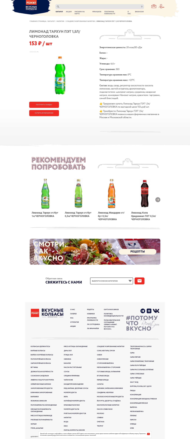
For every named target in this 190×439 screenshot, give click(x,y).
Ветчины (34, 367)
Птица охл (68, 355)
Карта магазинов (111, 310)
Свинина (67, 359)
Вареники (35, 397)
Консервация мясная (139, 403)
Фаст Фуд (134, 382)
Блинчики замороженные (41, 393)
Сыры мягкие (135, 357)
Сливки (100, 418)
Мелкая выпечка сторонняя (108, 367)
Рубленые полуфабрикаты (41, 420)
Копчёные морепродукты (74, 401)
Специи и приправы (71, 376)
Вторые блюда (103, 376)
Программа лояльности (92, 319)
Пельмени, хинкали (39, 401)
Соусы (66, 372)
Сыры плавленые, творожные (142, 361)
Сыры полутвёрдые (138, 365)
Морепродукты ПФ (71, 409)
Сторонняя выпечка (105, 363)
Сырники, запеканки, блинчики (110, 388)
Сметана (100, 422)
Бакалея (67, 363)
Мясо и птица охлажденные (75, 346)
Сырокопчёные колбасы (41, 363)
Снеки (99, 355)
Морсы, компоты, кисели (74, 430)
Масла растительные (73, 367)
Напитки (61, 21)
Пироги (133, 420)
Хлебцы (133, 424)
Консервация (135, 395)
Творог (100, 426)
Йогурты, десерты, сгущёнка (109, 401)
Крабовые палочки (72, 405)
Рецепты (137, 251)
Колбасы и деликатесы (40, 346)
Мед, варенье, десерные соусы (76, 388)
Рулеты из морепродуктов (75, 413)
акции (73, 326)
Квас (66, 426)
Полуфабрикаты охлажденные (44, 405)
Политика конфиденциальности (113, 315)
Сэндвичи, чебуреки (105, 393)
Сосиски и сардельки (40, 376)
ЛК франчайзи (93, 328)
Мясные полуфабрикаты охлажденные (41, 410)
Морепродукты (70, 393)
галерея (73, 314)
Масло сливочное (105, 409)
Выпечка (133, 407)
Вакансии (139, 12)
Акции (69, 12)
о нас (72, 310)
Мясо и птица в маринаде (41, 416)
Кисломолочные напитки (108, 405)
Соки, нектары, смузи (106, 351)
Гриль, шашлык (37, 428)
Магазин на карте (80, 13)
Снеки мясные (102, 359)
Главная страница (38, 21)
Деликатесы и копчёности (42, 372)
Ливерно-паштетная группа (42, 380)
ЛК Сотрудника (93, 324)
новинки (91, 314)
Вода (66, 422)
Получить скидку (44, 105)
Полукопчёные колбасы (41, 359)
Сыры (132, 353)
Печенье (133, 416)
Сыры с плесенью (137, 374)
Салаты (100, 384)
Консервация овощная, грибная (143, 399)
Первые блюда (103, 380)
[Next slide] (157, 200)
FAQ (71, 318)
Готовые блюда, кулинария (108, 372)
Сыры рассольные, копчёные (141, 370)
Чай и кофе (68, 380)
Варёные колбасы (38, 351)
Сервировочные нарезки (41, 384)
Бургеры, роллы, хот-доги (140, 386)
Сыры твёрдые (135, 378)
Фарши (34, 424)
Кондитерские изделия (73, 384)
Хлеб (132, 428)
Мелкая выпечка (136, 411)
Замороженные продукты (41, 388)
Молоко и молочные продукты (110, 397)
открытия (74, 322)
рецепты (90, 310)
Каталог (51, 21)
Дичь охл (68, 351)
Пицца (132, 391)
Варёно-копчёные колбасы (42, 355)
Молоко (100, 413)
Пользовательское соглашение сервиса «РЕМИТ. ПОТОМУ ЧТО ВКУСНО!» (112, 324)
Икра (66, 397)
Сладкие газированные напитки (80, 21)
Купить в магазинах (44, 113)
